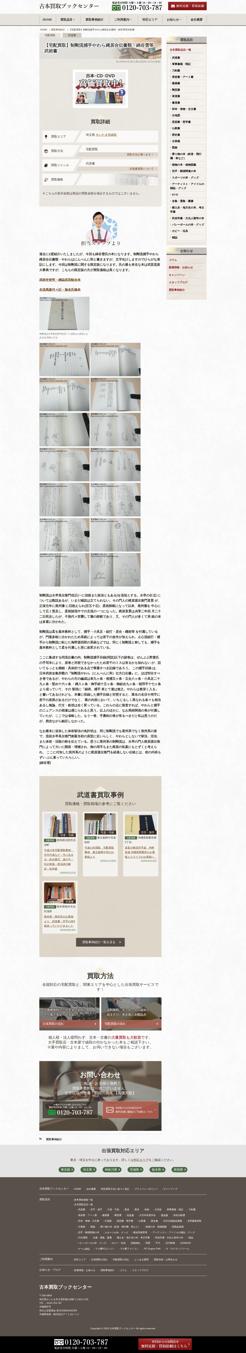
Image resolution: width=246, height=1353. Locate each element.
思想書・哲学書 (181, 121)
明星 (148, 1243)
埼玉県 (87, 1169)
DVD (175, 194)
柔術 (137, 1209)
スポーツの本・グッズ (185, 177)
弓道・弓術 (113, 1209)
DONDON (185, 1243)
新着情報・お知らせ (181, 267)
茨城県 (134, 1169)
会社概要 (197, 19)
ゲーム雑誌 (84, 1248)
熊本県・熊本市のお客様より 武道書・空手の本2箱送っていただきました (59, 921)
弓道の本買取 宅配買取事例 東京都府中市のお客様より (99, 852)
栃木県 (156, 1169)
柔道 (127, 1209)
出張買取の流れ (99, 1259)
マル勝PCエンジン (105, 1248)
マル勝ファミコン (129, 1248)
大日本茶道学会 (147, 1215)
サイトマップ (170, 1189)
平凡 (158, 1243)
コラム (173, 259)
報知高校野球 (140, 1232)
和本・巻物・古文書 (184, 109)
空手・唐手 (96, 1209)
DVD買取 (83, 1237)
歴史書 (176, 134)
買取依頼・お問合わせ (165, 1259)
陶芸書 (176, 89)
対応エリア (149, 19)
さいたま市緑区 (106, 135)
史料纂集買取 (194, 1221)
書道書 (176, 102)
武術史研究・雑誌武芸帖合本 (60, 280)
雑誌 (174, 237)
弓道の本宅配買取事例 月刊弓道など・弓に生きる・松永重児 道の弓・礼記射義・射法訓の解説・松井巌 (58, 859)
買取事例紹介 (95, 19)
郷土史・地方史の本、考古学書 (187, 209)
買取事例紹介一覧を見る (98, 942)
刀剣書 (176, 70)
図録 (174, 147)
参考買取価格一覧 (83, 1199)
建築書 (176, 83)
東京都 (65, 1169)
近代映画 (170, 1243)
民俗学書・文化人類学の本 (188, 218)
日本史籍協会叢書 (172, 1221)
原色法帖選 (179, 1215)
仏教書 (176, 128)
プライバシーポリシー (146, 1189)
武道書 (176, 57)
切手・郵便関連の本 (184, 171)
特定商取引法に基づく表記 (115, 1189)
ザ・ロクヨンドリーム (177, 1248)
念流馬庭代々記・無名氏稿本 (60, 289)
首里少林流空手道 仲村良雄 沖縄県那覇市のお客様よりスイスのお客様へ (141, 852)
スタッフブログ (178, 282)
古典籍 (176, 141)
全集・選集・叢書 (182, 201)
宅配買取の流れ (121, 1259)
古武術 (158, 1209)
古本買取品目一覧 (180, 49)
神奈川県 (111, 1169)
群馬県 (178, 1169)
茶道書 (176, 96)
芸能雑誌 (135, 1243)
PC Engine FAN (152, 1248)
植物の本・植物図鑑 (184, 164)
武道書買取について (142, 168)
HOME (47, 19)
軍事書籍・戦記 (181, 64)
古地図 (176, 115)
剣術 (147, 1209)
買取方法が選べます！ (140, 154)
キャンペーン (177, 275)
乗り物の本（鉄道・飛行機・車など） (185, 156)
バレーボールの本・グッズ (188, 224)
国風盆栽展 (178, 1226)
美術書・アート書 (182, 76)
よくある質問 (142, 1259)
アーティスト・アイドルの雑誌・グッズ (187, 186)
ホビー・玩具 (180, 231)
